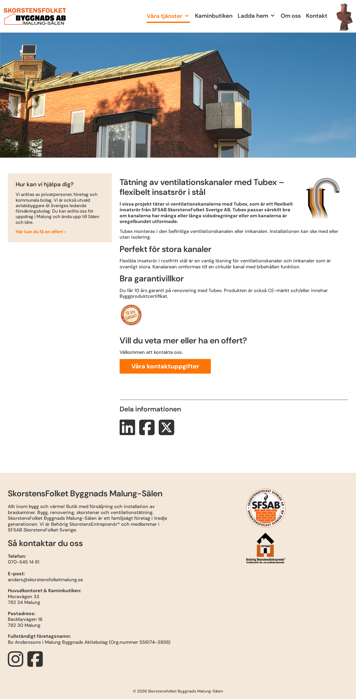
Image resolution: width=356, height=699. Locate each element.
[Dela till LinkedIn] (129, 432)
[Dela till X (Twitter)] (168, 432)
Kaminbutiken (213, 16)
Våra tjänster (164, 16)
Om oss (291, 16)
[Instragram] (17, 664)
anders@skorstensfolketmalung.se (45, 580)
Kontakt (316, 16)
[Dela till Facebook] (148, 432)
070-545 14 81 (23, 562)
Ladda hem (253, 16)
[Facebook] (36, 664)
